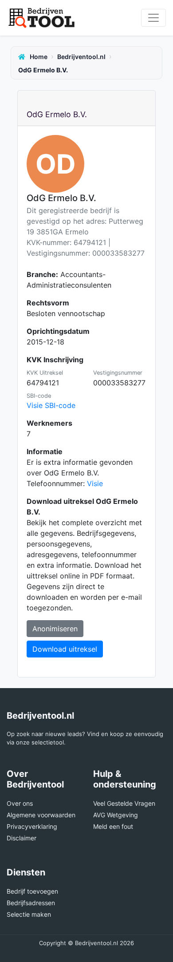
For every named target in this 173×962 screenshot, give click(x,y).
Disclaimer (21, 838)
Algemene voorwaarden (41, 815)
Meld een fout (113, 826)
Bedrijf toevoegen (32, 891)
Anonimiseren (55, 628)
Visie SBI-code (51, 405)
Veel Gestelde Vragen (124, 803)
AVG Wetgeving (115, 815)
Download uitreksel (64, 649)
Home (37, 56)
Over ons (20, 803)
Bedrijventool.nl (81, 56)
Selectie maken (29, 914)
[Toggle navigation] (153, 18)
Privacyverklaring (32, 826)
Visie (95, 483)
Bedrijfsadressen (31, 903)
